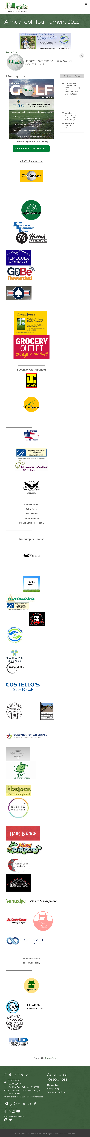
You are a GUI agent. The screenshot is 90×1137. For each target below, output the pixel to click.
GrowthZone (50, 1058)
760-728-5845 (14, 1080)
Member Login (53, 1085)
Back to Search (12, 52)
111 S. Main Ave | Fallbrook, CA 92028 (23, 1087)
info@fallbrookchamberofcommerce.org (25, 1097)
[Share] (81, 55)
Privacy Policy (53, 1089)
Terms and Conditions (56, 1092)
